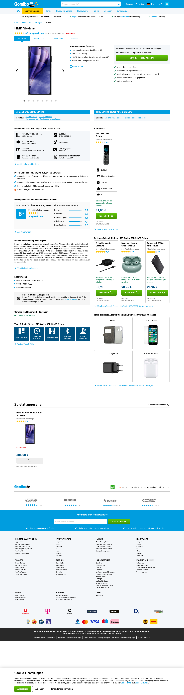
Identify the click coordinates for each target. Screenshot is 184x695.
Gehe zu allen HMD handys (107, 229)
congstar (59, 542)
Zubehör (108, 11)
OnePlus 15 (19, 551)
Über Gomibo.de (39, 638)
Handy (48, 11)
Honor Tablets (20, 563)
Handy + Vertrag (63, 539)
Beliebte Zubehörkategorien (135, 118)
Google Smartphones (103, 551)
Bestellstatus (100, 565)
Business (60, 592)
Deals (98, 592)
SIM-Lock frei (78, 66)
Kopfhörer (59, 572)
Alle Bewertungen (24, 232)
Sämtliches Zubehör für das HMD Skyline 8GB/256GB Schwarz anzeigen (125, 306)
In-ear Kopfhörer (61, 570)
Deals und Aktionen (102, 588)
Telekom (58, 553)
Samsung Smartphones (104, 544)
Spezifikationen (31, 117)
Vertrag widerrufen (102, 583)
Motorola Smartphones (104, 549)
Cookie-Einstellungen (74, 638)
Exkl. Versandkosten (102, 223)
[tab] (24, 101)
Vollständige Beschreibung (27, 268)
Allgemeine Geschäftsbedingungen (123, 638)
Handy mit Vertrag (64, 11)
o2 (56, 549)
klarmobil (59, 546)
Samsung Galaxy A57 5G (23, 549)
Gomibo (18, 592)
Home (16, 23)
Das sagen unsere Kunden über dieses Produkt (43, 119)
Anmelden (140, 4)
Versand (99, 570)
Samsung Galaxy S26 (22, 544)
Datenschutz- (126, 683)
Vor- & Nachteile (45, 117)
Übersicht (48, 23)
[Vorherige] (16, 70)
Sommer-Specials (32, 11)
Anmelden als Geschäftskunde (66, 597)
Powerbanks (60, 567)
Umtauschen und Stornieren (105, 572)
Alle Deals (99, 595)
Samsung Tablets (21, 565)
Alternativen (110, 118)
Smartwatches (60, 574)
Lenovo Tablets (20, 570)
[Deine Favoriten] (160, 4)
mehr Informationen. (115, 633)
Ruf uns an (140, 563)
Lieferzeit (99, 567)
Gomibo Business (61, 595)
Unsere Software (20, 597)
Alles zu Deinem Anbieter (104, 585)
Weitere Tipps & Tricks (25, 344)
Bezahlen (99, 563)
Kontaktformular (142, 565)
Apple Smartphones (102, 542)
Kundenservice (123, 11)
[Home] (18, 11)
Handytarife (82, 11)
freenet (58, 544)
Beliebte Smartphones (26, 539)
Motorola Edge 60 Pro (22, 546)
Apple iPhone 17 (21, 542)
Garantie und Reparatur (104, 574)
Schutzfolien (60, 565)
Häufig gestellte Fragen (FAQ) (146, 567)
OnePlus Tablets (20, 572)
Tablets (96, 11)
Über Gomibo (19, 595)
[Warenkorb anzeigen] (167, 4)
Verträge (99, 579)
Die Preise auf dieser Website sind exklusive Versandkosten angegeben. (126, 631)
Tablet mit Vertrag (21, 574)
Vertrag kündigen (102, 581)
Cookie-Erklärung (141, 683)
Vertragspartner (141, 572)
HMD (29, 23)
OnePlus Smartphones (103, 546)
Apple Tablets (20, 567)
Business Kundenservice (64, 600)
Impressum (61, 638)
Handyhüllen (60, 563)
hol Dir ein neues (70, 299)
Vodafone (59, 555)
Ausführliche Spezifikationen (28, 164)
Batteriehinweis (101, 576)
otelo (57, 551)
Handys (99, 539)
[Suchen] (119, 4)
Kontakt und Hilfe (144, 560)
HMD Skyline (38, 23)
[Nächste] (63, 70)
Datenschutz (19, 600)
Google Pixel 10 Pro (22, 553)
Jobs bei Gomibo (142, 570)
